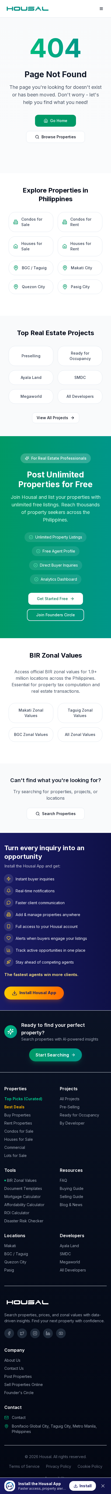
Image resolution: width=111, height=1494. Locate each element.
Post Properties (18, 1376)
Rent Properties (18, 1123)
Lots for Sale (15, 1155)
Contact (19, 1417)
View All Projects (52, 417)
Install (85, 1485)
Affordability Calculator (24, 1204)
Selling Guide (71, 1196)
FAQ (63, 1180)
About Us (12, 1360)
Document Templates (23, 1188)
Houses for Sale (18, 1139)
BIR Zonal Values (22, 1180)
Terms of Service (24, 1466)
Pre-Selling (69, 1107)
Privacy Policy (58, 1466)
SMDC (65, 1253)
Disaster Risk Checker (23, 1221)
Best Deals (14, 1107)
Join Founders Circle (55, 615)
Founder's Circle (19, 1392)
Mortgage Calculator (22, 1196)
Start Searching (52, 1055)
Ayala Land (69, 1245)
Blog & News (71, 1204)
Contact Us (14, 1368)
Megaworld (70, 1262)
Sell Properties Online (23, 1384)
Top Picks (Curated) (23, 1098)
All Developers (73, 1270)
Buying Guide (72, 1188)
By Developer (72, 1123)
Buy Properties (17, 1115)
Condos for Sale (18, 1131)
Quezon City (15, 1262)
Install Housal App (37, 992)
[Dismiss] (103, 1486)
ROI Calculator (16, 1212)
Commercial (14, 1147)
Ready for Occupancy (79, 1115)
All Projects (69, 1098)
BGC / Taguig (16, 1253)
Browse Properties (58, 136)
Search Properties (59, 813)
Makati (10, 1245)
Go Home (58, 120)
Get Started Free (52, 598)
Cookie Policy (90, 1466)
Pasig (9, 1270)
